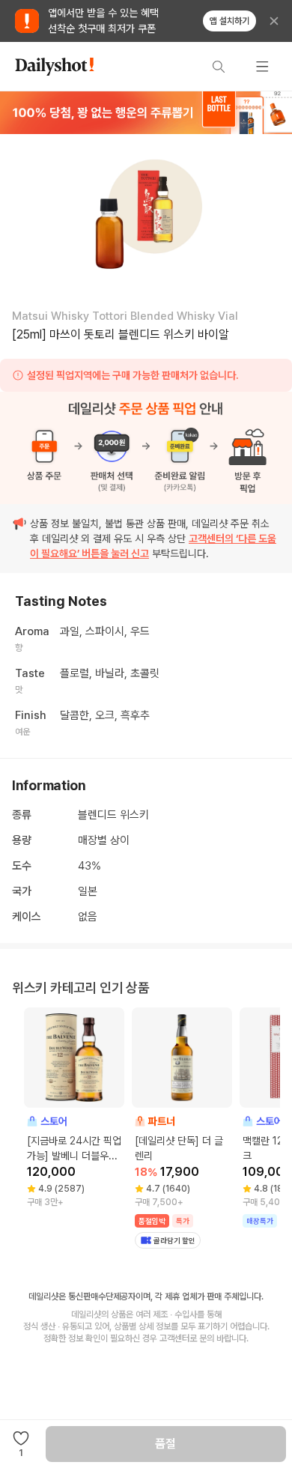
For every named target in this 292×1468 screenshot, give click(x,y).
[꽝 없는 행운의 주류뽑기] (146, 112)
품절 (165, 1444)
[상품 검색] (218, 66)
